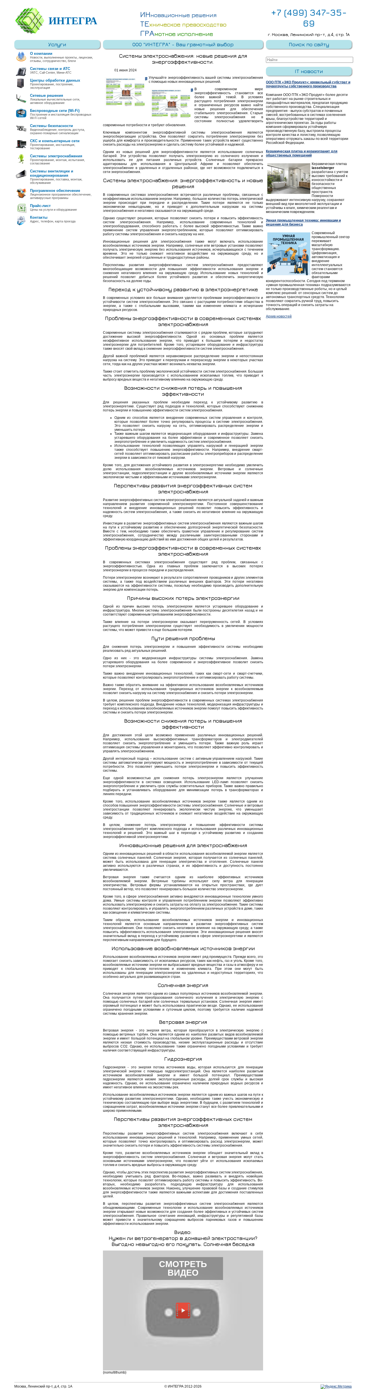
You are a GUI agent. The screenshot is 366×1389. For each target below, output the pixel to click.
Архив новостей (279, 316)
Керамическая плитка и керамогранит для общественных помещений (301, 153)
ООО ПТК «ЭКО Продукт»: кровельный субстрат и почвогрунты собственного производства (308, 84)
